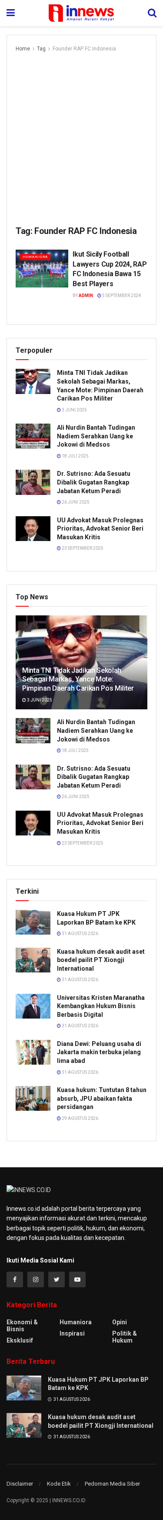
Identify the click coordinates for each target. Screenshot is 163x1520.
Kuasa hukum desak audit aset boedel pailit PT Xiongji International (101, 960)
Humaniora (35, 257)
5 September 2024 (121, 295)
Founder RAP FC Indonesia (84, 49)
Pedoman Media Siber (112, 1483)
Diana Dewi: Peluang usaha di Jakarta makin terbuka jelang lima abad (99, 1052)
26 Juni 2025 (75, 502)
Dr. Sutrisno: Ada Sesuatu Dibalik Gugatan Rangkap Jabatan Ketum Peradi (93, 482)
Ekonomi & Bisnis (22, 1326)
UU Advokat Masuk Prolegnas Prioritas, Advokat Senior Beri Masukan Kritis (100, 529)
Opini (119, 1322)
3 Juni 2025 (74, 410)
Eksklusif (20, 1340)
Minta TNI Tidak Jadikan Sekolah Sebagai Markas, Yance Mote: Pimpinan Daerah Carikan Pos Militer (78, 679)
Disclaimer (20, 1483)
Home (23, 49)
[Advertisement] (81, 139)
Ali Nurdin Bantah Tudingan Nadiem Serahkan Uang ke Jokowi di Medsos (96, 436)
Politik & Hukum (124, 1337)
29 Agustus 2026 (79, 1118)
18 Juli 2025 (75, 456)
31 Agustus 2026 (79, 933)
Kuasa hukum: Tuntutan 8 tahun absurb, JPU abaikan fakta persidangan (101, 1098)
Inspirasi (72, 1333)
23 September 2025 (82, 548)
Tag (41, 49)
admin (86, 295)
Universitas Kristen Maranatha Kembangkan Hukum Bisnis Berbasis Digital (101, 1006)
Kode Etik (59, 1483)
